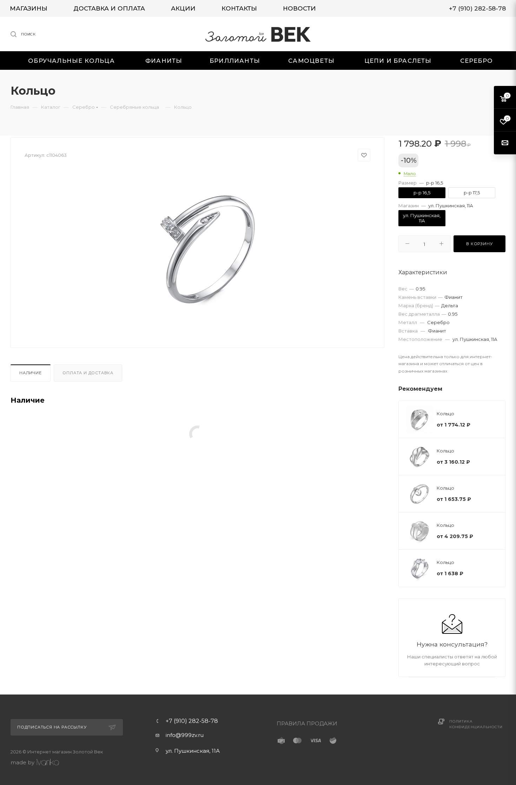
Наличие (30, 372)
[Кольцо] (209, 249)
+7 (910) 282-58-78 (192, 721)
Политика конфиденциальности (475, 724)
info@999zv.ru (185, 735)
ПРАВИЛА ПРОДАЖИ (307, 723)
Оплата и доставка (87, 372)
